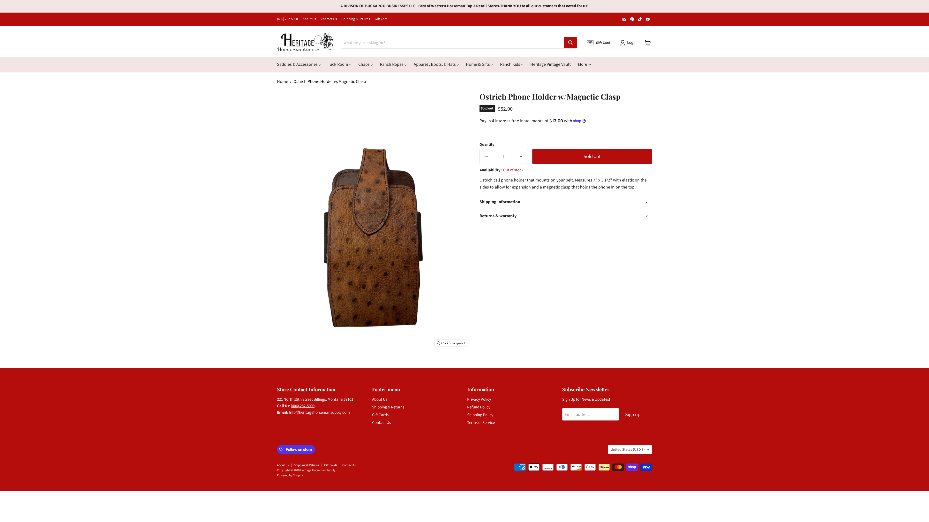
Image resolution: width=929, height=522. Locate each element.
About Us (309, 19)
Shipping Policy (480, 415)
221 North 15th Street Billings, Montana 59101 (315, 399)
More (583, 64)
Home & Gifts (478, 64)
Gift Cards (380, 415)
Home (282, 81)
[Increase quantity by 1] (521, 156)
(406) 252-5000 (287, 19)
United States (628, 449)
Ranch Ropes (392, 64)
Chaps (364, 64)
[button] (629, 43)
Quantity (486, 144)
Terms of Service (481, 423)
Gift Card (381, 19)
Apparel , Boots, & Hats (435, 64)
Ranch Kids (510, 64)
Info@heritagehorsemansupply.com (319, 412)
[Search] (570, 42)
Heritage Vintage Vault (550, 64)
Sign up (632, 414)
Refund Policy (478, 407)
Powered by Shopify (290, 475)
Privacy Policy (479, 399)
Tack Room (338, 64)
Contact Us (329, 19)
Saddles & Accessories (298, 64)
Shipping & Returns (356, 19)
